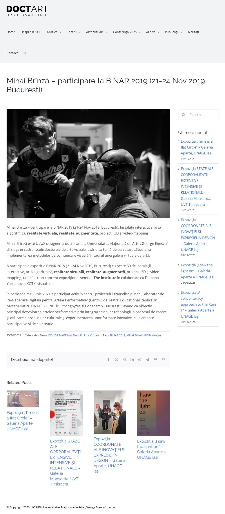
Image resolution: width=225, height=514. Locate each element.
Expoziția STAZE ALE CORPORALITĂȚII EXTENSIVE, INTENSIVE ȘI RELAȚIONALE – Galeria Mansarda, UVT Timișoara (66, 462)
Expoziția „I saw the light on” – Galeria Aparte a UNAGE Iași (197, 271)
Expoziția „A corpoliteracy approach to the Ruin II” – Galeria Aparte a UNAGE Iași (198, 304)
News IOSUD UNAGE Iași (56, 335)
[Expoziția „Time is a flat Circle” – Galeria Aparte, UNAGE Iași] (23, 392)
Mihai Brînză (135, 335)
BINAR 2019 (117, 335)
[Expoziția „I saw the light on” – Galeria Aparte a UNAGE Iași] (153, 392)
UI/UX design (152, 335)
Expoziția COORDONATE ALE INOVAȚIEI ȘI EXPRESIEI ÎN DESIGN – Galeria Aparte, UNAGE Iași (109, 455)
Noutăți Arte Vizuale (86, 335)
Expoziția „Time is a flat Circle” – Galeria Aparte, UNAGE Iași (197, 147)
